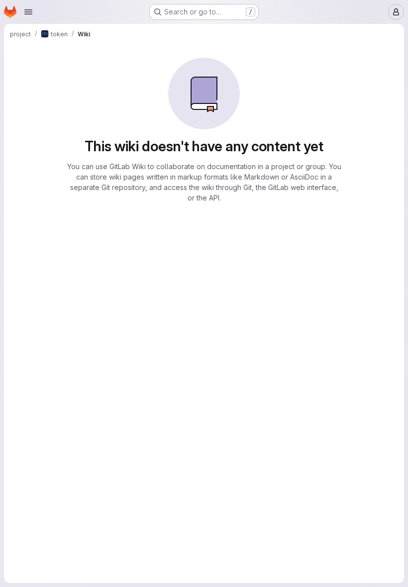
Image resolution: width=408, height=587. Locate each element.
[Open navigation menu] (28, 12)
